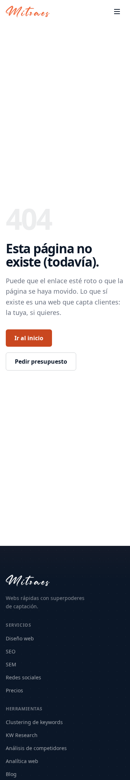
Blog (11, 774)
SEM (11, 664)
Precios (14, 690)
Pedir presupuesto (41, 361)
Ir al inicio (28, 338)
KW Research (22, 735)
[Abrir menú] (117, 11)
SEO (11, 651)
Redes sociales (23, 677)
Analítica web (22, 761)
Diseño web (20, 638)
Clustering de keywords (34, 722)
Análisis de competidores (36, 748)
